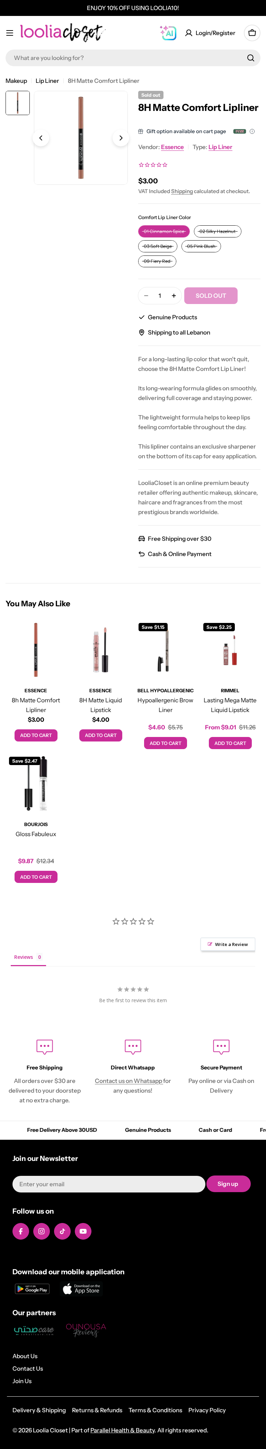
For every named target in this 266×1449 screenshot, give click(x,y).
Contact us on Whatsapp (129, 1080)
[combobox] (133, 58)
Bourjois (36, 824)
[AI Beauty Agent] (168, 33)
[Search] (251, 58)
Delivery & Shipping (39, 1410)
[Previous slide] (41, 138)
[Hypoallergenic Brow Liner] (165, 649)
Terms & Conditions (155, 1410)
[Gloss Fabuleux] (36, 783)
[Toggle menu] (10, 33)
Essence (172, 147)
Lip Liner (47, 80)
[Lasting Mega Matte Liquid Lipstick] (230, 649)
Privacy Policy (207, 1410)
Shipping (182, 191)
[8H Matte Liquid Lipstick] (100, 649)
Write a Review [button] (231, 944)
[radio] (164, 231)
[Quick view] (56, 634)
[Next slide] (121, 138)
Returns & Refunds (97, 1410)
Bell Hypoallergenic (166, 690)
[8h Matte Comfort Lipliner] (36, 649)
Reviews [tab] (23, 957)
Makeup (16, 80)
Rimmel (230, 690)
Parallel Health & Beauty (122, 1430)
